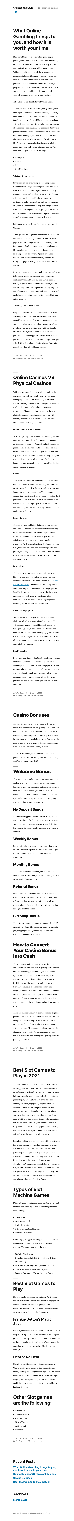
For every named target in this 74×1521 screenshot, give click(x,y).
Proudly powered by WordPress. (38, 1513)
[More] (16, 12)
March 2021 (20, 1499)
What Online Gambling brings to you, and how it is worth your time (34, 39)
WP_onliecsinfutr (21, 355)
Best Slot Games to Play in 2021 (34, 1073)
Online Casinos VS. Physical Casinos (34, 380)
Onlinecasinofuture (23, 7)
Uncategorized (21, 358)
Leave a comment (37, 358)
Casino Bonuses (31, 715)
